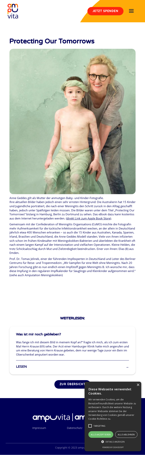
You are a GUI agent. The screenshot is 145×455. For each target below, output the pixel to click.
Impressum (39, 428)
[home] (13, 11)
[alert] (113, 416)
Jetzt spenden (105, 11)
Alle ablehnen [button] (126, 434)
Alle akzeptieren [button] (101, 434)
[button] (131, 11)
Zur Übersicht (73, 384)
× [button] (138, 385)
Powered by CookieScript (113, 447)
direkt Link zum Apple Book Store (88, 218)
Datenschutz (74, 428)
